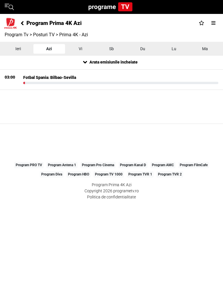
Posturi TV (44, 34)
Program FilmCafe (194, 165)
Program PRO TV (29, 165)
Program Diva (51, 174)
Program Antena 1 (62, 165)
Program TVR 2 (170, 174)
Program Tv (16, 34)
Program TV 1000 (109, 174)
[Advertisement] (111, 106)
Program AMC (163, 165)
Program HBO (78, 174)
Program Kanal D (133, 165)
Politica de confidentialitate (111, 197)
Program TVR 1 (140, 174)
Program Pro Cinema (98, 165)
